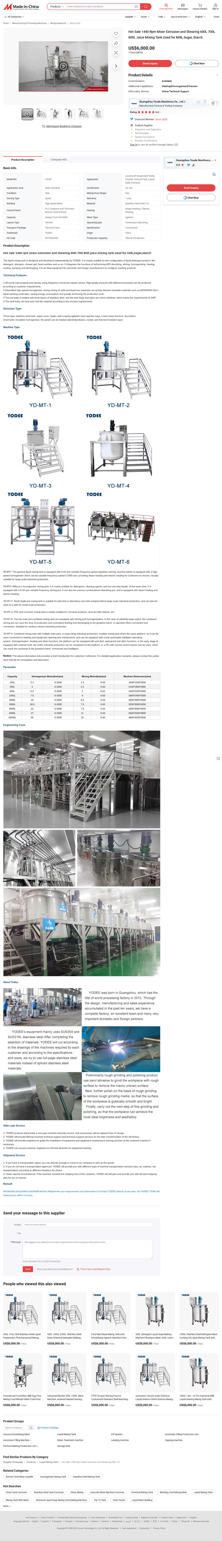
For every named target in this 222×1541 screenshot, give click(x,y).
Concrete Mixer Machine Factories (107, 1492)
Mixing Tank (75, 23)
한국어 (137, 1521)
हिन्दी (155, 1521)
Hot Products (31, 1517)
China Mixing (76, 1492)
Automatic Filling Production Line (181, 1434)
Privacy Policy (159, 1528)
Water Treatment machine (70, 1440)
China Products (47, 1517)
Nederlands (117, 1521)
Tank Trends (119, 1500)
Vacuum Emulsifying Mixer (16, 1434)
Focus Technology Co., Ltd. (90, 1528)
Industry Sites (132, 1517)
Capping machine (174, 1440)
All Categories (14, 16)
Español (45, 1521)
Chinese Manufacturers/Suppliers (72, 1517)
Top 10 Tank (100, 1500)
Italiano (94, 1521)
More (6, 1506)
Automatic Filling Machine (16, 1440)
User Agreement (129, 1528)
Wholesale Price (116, 1517)
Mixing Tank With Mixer (17, 1500)
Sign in (215, 8)
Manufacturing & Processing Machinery (29, 23)
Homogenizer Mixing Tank (53, 1476)
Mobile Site (181, 1517)
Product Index (167, 1517)
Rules (216, 16)
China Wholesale (97, 1517)
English (35, 1521)
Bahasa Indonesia (201, 1521)
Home (6, 23)
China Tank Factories (16, 1492)
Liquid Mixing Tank (66, 1434)
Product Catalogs (49, 1427)
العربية (128, 1521)
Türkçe (174, 1521)
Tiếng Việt (185, 1521)
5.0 (178, 164)
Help (160, 16)
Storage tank (63, 1445)
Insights (193, 1517)
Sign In (133, 144)
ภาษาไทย (164, 1521)
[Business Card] (214, 174)
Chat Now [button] (199, 63)
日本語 (147, 1521)
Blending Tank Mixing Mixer (173, 1492)
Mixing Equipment (58, 23)
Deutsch (105, 1521)
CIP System (117, 1434)
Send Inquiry (150, 63)
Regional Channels (149, 1517)
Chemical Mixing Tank (142, 1492)
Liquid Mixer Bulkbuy (142, 1500)
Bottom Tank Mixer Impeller (19, 1476)
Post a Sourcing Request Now (94, 1269)
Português (56, 1521)
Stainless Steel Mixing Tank (86, 1476)
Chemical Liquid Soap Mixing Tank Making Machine (61, 1500)
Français (68, 1521)
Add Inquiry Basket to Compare (64, 126)
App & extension (179, 16)
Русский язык (82, 1521)
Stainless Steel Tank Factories (49, 1492)
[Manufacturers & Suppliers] (21, 6)
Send (27, 1269)
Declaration (145, 1528)
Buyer (144, 16)
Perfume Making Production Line (19, 1445)
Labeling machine (120, 1440)
